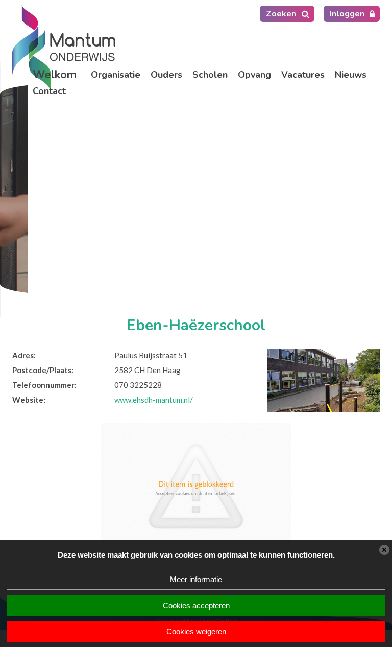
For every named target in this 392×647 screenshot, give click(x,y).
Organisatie (115, 74)
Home (57, 74)
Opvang (254, 74)
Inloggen (347, 13)
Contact (49, 91)
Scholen (210, 74)
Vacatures (303, 74)
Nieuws (350, 74)
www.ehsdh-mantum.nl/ (153, 399)
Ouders (166, 74)
